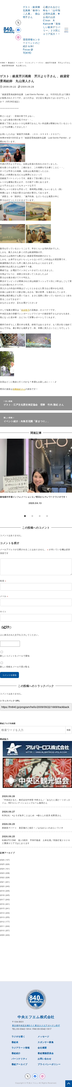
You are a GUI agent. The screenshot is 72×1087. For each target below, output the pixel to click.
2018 (2, 895)
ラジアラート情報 (21, 1047)
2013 (2, 917)
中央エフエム (32, 1083)
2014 (2, 913)
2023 (2, 873)
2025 (2, 864)
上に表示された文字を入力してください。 (20, 634)
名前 (3, 580)
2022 (2, 877)
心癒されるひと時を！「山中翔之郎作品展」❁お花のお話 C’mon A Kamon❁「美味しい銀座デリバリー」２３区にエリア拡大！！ (51, 20)
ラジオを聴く (18, 1036)
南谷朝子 (25, 309)
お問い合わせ (44, 1058)
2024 (2, 868)
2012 (2, 921)
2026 (2, 860)
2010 (2, 930)
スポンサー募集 (46, 1042)
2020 (2, 886)
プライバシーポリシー (49, 1064)
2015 (2, 908)
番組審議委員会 (46, 1053)
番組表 (15, 1042)
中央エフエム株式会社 (36, 1016)
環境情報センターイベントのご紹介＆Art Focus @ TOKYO (31, 46)
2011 (2, 926)
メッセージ (43, 1036)
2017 (2, 899)
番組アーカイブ (19, 1064)
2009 (2, 935)
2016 (2, 904)
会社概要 (42, 1047)
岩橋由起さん (19, 388)
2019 (2, 891)
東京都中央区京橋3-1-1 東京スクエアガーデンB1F (36, 1025)
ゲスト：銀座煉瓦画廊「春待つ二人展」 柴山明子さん (31, 12)
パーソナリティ (19, 1058)
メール (4, 596)
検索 (68, 730)
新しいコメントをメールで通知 (14, 655)
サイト (3, 611)
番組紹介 (16, 1053)
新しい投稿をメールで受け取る (14, 666)
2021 (2, 882)
